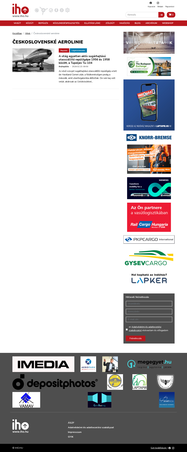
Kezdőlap (17, 33)
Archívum (151, 23)
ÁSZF (71, 422)
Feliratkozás (135, 338)
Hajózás (125, 23)
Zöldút (110, 23)
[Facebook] (150, 3)
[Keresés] (161, 15)
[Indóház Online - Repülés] (43, 10)
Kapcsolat (151, 7)
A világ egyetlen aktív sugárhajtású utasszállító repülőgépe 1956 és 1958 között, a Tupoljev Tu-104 (84, 59)
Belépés (160, 7)
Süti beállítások (159, 448)
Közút (29, 23)
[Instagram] (157, 3)
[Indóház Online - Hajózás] (67, 10)
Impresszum (75, 432)
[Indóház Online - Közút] (51, 10)
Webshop (167, 23)
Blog (138, 23)
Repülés (43, 23)
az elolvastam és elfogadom (148, 328)
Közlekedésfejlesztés (66, 23)
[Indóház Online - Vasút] (37, 10)
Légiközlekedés (78, 50)
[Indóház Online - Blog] (56, 10)
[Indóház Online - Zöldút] (62, 10)
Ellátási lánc (92, 23)
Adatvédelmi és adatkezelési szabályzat (91, 427)
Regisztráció (169, 7)
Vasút (17, 23)
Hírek (27, 33)
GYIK (70, 436)
